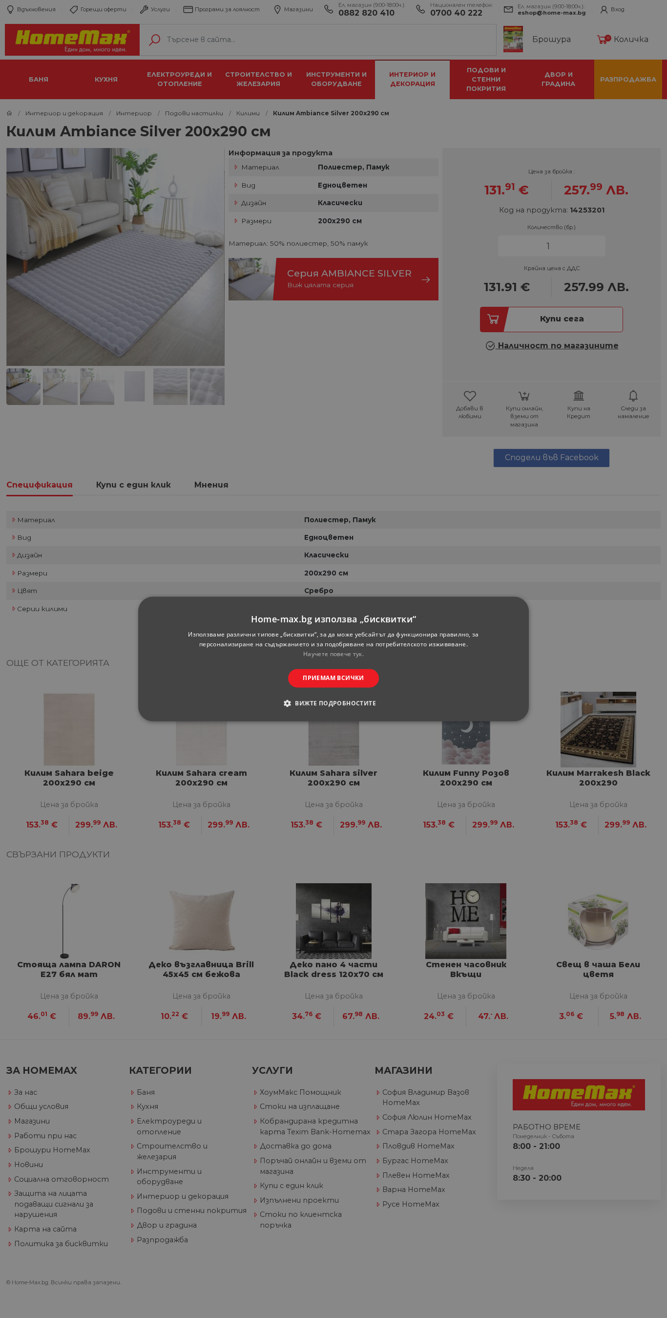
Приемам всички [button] (333, 678)
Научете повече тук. (333, 654)
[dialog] (333, 658)
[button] (333, 703)
